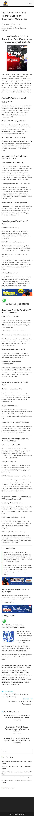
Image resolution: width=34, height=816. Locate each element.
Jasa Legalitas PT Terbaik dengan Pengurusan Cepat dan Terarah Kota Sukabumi (17, 729)
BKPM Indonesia (6, 667)
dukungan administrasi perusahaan (19, 667)
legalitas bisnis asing (14, 677)
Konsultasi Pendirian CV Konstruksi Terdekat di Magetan (16, 777)
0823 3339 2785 (23, 304)
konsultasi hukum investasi (21, 674)
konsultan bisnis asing (8, 674)
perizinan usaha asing (23, 681)
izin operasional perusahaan (24, 669)
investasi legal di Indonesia (9, 669)
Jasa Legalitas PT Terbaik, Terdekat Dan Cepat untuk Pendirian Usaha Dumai (17, 716)
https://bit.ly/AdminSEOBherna (16, 627)
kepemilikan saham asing (22, 672)
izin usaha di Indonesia (8, 670)
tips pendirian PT (14, 684)
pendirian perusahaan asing (9, 681)
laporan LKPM (20, 676)
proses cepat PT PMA (19, 682)
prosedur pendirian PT (8, 682)
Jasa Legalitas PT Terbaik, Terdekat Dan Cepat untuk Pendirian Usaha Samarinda (17, 739)
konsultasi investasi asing (9, 676)
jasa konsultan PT (19, 670)
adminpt (6, 24)
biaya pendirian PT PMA (25, 665)
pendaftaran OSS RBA (25, 679)
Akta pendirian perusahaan (12, 665)
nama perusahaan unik (13, 679)
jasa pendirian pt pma (11, 27)
